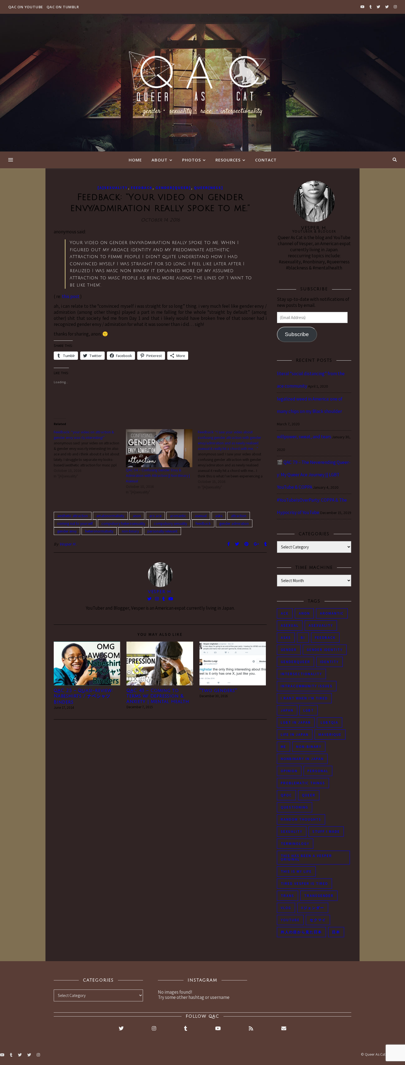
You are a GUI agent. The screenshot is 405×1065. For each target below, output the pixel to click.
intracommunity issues (307, 686)
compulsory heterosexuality (123, 523)
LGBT (308, 710)
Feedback (141, 187)
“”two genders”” (218, 690)
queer (308, 795)
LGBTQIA (329, 722)
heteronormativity (99, 531)
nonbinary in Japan (302, 758)
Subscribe (297, 334)
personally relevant (162, 531)
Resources (228, 160)
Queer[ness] (208, 187)
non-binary (130, 531)
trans (287, 895)
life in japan (295, 734)
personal (317, 771)
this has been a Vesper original (306, 857)
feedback (203, 523)
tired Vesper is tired (304, 883)
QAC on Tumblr (63, 6)
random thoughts (301, 819)
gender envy (67, 531)
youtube (290, 920)
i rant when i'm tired (304, 698)
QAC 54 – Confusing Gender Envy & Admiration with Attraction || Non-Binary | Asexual (158, 475)
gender (289, 649)
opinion (289, 771)
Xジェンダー (312, 907)
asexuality (321, 625)
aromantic (178, 515)
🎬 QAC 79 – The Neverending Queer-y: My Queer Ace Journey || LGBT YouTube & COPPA (313, 474)
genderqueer (295, 661)
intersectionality (301, 674)
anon (137, 515)
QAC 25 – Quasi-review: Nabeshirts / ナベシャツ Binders (83, 696)
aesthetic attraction (72, 515)
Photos (191, 160)
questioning (294, 807)
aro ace (155, 515)
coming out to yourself (75, 523)
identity (329, 661)
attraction (238, 515)
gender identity (325, 649)
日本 (336, 932)
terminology (295, 843)
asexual (201, 515)
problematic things (303, 783)
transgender (319, 895)
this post (70, 296)
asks (218, 515)
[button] (87, 663)
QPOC (286, 795)
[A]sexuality (113, 187)
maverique (330, 734)
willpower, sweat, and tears (304, 437)
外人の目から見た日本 (301, 932)
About (160, 160)
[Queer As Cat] (202, 83)
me (283, 746)
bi (303, 637)
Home (135, 160)
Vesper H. (68, 544)
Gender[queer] (173, 187)
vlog (286, 907)
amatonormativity (110, 515)
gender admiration (234, 523)
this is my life (296, 871)
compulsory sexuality (170, 523)
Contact (266, 160)
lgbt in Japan (296, 722)
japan (287, 710)
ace (285, 613)
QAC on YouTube (25, 6)
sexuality (292, 831)
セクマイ (318, 920)
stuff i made (326, 831)
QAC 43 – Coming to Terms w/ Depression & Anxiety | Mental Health (157, 696)
